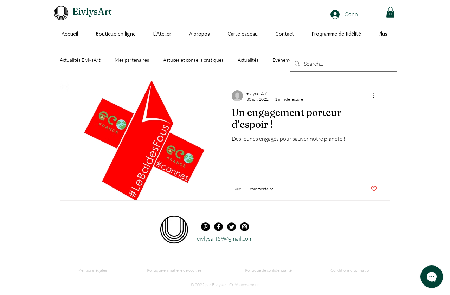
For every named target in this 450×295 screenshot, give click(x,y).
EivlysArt (92, 11)
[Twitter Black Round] (231, 226)
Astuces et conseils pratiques (193, 60)
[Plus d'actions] (376, 96)
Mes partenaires (132, 60)
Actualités (248, 60)
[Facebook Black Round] (218, 226)
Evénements (285, 60)
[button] (390, 12)
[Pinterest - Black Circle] (205, 226)
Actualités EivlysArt (80, 60)
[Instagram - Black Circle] (244, 226)
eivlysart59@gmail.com (225, 238)
